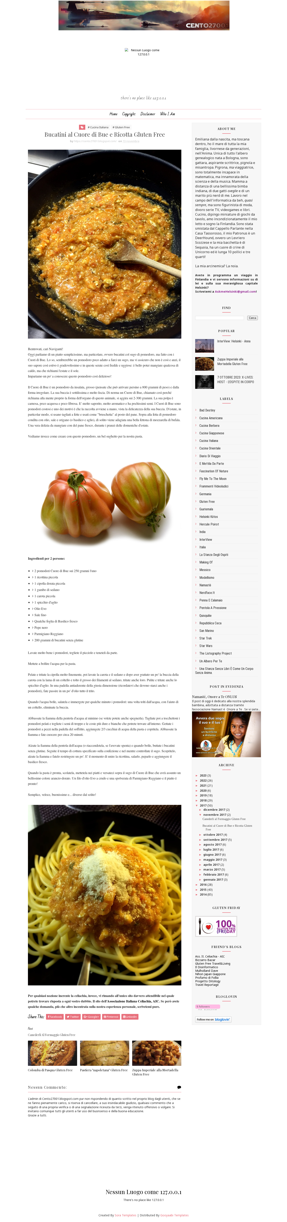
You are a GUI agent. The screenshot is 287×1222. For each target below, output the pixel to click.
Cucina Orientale (210, 448)
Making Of (206, 562)
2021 (203, 785)
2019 (203, 795)
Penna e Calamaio (210, 600)
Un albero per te (210, 661)
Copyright (129, 114)
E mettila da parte (211, 464)
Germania (205, 494)
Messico (205, 570)
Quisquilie (205, 616)
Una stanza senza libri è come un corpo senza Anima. (224, 671)
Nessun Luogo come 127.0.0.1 (144, 1192)
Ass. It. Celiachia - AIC (210, 956)
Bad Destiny (207, 410)
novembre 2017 (215, 815)
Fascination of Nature (213, 471)
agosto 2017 (212, 844)
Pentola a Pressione (212, 608)
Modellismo (206, 578)
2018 (203, 800)
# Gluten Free (121, 127)
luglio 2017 (211, 849)
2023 (203, 775)
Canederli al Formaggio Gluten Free (224, 819)
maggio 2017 (213, 860)
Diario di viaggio (210, 456)
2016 (203, 885)
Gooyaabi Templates (174, 1215)
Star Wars (205, 646)
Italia (202, 547)
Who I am (167, 114)
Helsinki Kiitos (208, 517)
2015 (203, 890)
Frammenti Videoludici (213, 486)
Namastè (205, 585)
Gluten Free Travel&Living (212, 963)
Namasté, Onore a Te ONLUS (214, 696)
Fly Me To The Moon (212, 479)
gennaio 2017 (213, 879)
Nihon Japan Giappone (210, 974)
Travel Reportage (207, 985)
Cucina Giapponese (211, 433)
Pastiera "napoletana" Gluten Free (104, 1070)
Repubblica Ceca (210, 623)
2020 (203, 790)
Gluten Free (207, 502)
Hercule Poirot (209, 524)
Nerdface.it (207, 593)
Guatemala (206, 509)
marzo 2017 (212, 869)
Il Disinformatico (206, 967)
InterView (205, 540)
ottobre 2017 (213, 835)
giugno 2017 (212, 855)
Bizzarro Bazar (205, 960)
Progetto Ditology (207, 981)
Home (113, 114)
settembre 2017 (215, 840)
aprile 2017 (211, 865)
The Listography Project (215, 653)
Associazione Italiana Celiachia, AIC (133, 1001)
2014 (203, 894)
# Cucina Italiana (98, 127)
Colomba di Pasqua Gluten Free (50, 1070)
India (202, 532)
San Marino (206, 631)
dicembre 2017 (214, 810)
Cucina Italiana (208, 441)
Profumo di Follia (207, 978)
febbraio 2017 (214, 874)
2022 (203, 780)
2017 (203, 805)
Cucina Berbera (209, 426)
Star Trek (205, 638)
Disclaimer (148, 114)
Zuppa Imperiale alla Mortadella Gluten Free (155, 1072)
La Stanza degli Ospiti (213, 555)
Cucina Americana (210, 418)
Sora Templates (125, 1215)
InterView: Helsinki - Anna (233, 341)
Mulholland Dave (206, 971)
